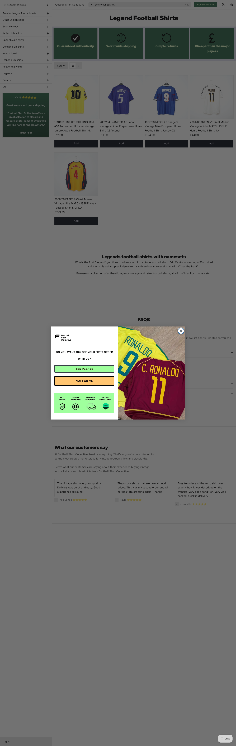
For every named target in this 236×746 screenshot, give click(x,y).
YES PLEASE (84, 368)
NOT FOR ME (84, 380)
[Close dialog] (181, 331)
